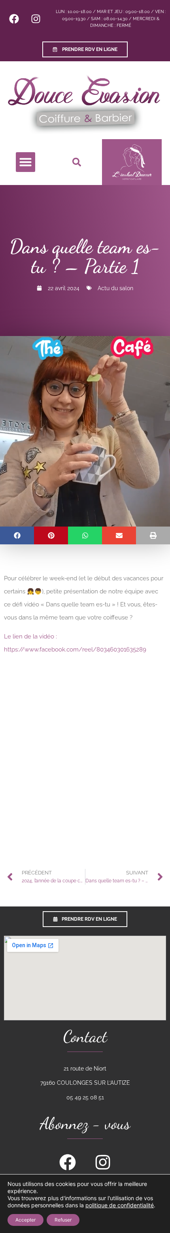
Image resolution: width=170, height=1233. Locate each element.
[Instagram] (35, 18)
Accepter (25, 1220)
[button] (26, 162)
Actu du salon (115, 288)
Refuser (63, 1220)
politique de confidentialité (119, 1205)
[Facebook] (14, 18)
